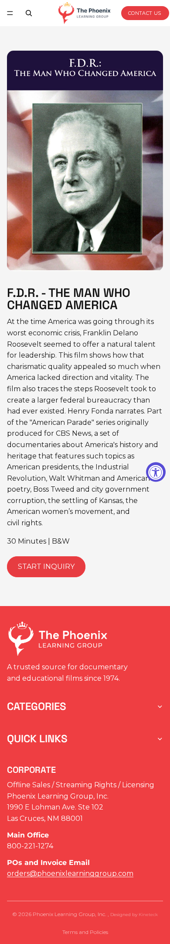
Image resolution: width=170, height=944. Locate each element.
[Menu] (10, 13)
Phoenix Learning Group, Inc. (70, 914)
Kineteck (148, 914)
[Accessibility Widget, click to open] (156, 472)
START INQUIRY (46, 566)
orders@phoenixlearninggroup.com (70, 873)
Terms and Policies (85, 932)
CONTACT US (144, 13)
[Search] (28, 13)
